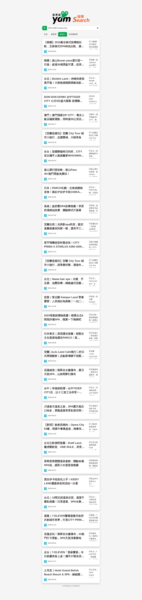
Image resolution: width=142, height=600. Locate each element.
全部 (45, 34)
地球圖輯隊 (73, 34)
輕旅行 (62, 34)
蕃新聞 (53, 34)
